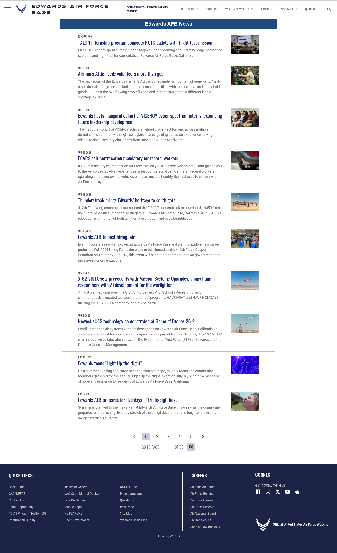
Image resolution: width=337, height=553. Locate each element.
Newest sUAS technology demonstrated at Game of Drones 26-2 (136, 321)
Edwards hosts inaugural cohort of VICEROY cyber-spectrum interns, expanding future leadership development (150, 118)
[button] (6, 9)
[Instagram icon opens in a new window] (268, 492)
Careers (198, 475)
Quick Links (21, 475)
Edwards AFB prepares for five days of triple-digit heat (127, 399)
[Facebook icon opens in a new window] (258, 492)
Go (191, 447)
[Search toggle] (329, 9)
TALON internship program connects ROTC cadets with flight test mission (145, 42)
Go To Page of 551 (163, 447)
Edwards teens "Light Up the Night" (110, 363)
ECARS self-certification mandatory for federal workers (128, 158)
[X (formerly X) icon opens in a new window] (278, 492)
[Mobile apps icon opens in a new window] (297, 492)
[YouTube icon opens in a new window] (287, 492)
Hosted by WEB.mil (168, 536)
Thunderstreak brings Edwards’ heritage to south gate (127, 200)
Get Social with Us (270, 485)
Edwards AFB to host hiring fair (106, 237)
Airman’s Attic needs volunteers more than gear (121, 73)
